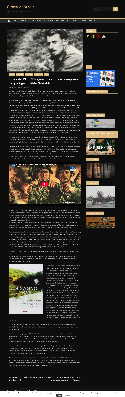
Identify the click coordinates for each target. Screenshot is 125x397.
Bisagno (27, 87)
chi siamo (24, 21)
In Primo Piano (39, 74)
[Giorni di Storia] (9, 21)
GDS (11, 87)
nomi (39, 21)
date (32, 21)
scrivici (92, 21)
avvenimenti (48, 21)
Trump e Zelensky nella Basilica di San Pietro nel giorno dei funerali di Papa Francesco (63, 378)
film (68, 21)
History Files (29, 74)
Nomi (46, 74)
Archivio (12, 74)
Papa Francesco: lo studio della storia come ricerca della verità (26, 378)
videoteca (60, 21)
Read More (67, 395)
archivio (83, 21)
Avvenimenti (20, 74)
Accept (59, 395)
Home (15, 21)
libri (75, 21)
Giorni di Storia (21, 6)
